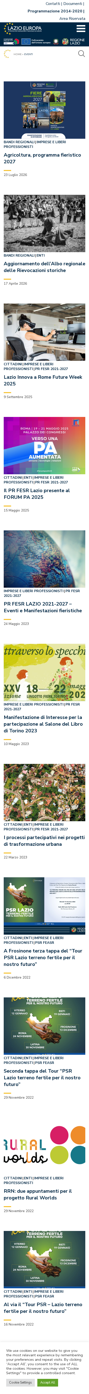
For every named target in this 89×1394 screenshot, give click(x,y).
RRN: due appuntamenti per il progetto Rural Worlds (38, 1194)
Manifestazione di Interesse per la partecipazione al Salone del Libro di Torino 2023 (43, 724)
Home (18, 54)
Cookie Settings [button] (20, 1382)
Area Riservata (72, 18)
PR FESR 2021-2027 (51, 369)
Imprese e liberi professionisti (28, 366)
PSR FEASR (44, 942)
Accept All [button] (47, 1382)
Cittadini (13, 364)
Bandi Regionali (19, 142)
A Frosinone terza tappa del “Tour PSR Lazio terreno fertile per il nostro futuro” (43, 958)
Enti (41, 255)
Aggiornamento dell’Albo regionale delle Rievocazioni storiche (44, 267)
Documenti (72, 3)
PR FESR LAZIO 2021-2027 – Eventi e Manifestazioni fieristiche (43, 607)
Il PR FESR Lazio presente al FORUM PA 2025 (37, 494)
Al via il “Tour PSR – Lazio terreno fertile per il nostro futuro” (43, 1308)
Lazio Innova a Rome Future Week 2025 (43, 380)
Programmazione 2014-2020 (55, 11)
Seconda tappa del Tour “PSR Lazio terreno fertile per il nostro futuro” (42, 1078)
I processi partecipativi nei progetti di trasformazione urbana (44, 841)
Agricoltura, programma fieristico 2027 (42, 158)
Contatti (53, 3)
